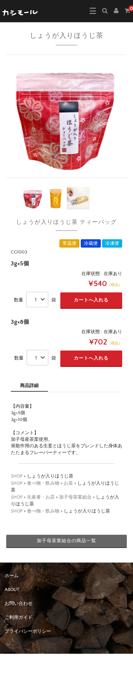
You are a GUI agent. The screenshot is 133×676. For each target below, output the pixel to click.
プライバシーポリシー (28, 631)
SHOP (17, 476)
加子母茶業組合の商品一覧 (66, 540)
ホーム (12, 575)
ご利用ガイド (18, 617)
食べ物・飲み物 (43, 483)
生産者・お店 (41, 497)
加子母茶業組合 (75, 497)
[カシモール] (20, 12)
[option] (66, 116)
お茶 (68, 483)
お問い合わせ (18, 603)
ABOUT (12, 589)
